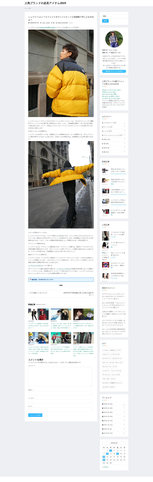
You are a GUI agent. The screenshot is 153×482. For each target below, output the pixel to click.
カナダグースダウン (109, 387)
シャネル (105, 350)
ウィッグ (108, 127)
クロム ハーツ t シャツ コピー (111, 90)
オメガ (112, 362)
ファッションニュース (113, 135)
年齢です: (105, 52)
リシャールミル (116, 370)
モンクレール (107, 366)
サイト (30, 406)
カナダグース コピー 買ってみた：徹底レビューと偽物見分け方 (118, 265)
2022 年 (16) (108, 421)
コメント (31, 365)
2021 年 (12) (108, 425)
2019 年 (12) (108, 433)
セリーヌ (105, 362)
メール (31, 398)
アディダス (106, 379)
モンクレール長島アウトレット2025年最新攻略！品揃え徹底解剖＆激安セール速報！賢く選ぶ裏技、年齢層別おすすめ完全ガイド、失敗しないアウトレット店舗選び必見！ (83, 351)
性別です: (114, 52)
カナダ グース (117, 358)
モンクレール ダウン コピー (111, 96)
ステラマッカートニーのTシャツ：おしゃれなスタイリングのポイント (114, 296)
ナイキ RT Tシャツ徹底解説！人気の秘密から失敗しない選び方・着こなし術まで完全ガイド (38, 325)
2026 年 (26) (108, 404)
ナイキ (118, 350)
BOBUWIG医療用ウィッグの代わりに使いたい (118, 276)
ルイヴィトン (107, 358)
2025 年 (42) (108, 408)
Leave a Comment (63, 23)
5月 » (107, 467)
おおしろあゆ (46, 23)
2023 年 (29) (108, 416)
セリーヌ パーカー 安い (109, 94)
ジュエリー (106, 370)
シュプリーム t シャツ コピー (111, 98)
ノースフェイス (115, 354)
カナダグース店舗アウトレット (112, 383)
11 (117, 454)
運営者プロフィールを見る (114, 71)
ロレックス (119, 362)
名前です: (105, 50)
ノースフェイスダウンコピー (47, 27)
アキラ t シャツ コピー (109, 92)
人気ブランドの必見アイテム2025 (45, 3)
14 (104, 457)
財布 (106, 148)
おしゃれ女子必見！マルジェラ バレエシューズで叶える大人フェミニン (113, 305)
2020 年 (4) (107, 429)
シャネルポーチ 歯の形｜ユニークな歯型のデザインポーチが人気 (118, 234)
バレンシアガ (115, 375)
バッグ (108, 131)
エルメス (105, 354)
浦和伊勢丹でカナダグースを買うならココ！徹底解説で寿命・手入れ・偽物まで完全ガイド (83, 325)
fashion (112, 350)
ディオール (106, 375)
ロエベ (113, 379)
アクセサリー (110, 123)
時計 (107, 139)
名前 (30, 390)
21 (104, 460)
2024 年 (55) (108, 412)
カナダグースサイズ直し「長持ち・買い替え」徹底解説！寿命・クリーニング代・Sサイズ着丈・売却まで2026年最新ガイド (61, 325)
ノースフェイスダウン (35, 265)
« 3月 (103, 467)
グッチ (115, 366)
